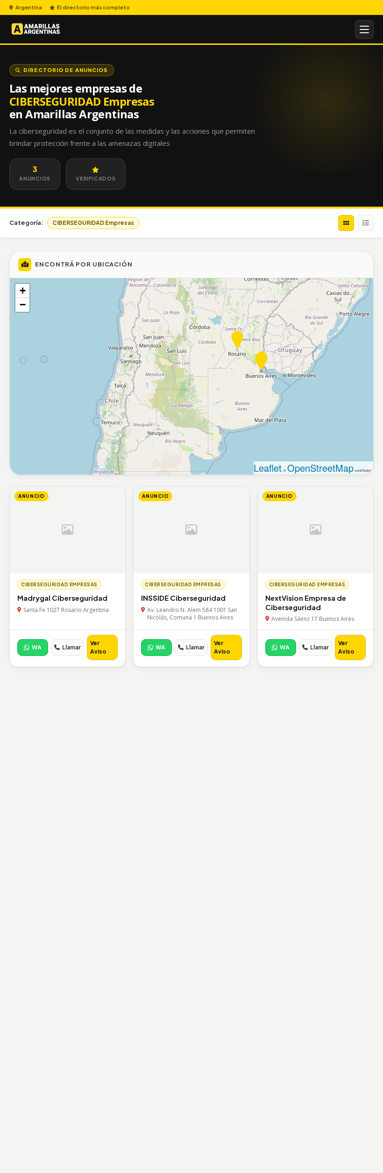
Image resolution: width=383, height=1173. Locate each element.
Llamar (71, 647)
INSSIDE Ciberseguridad (183, 597)
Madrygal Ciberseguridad (62, 597)
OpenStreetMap (320, 468)
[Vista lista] (366, 223)
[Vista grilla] (346, 223)
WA (37, 647)
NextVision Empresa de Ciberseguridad (305, 602)
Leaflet (268, 468)
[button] (237, 340)
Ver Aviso (98, 647)
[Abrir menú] (364, 29)
